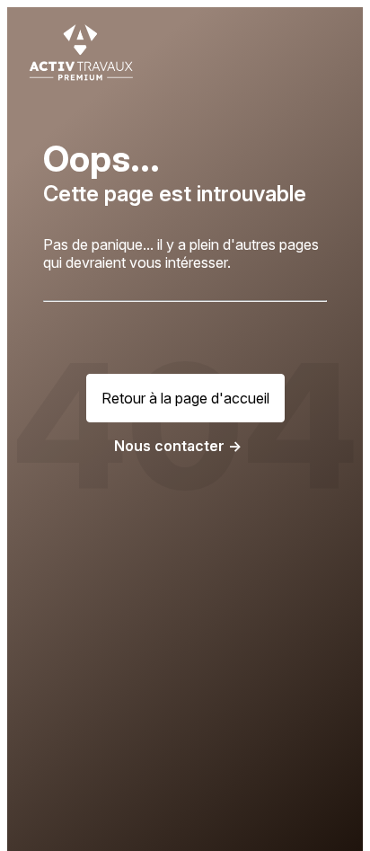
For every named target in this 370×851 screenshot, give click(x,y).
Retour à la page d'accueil (185, 398)
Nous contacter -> (178, 446)
